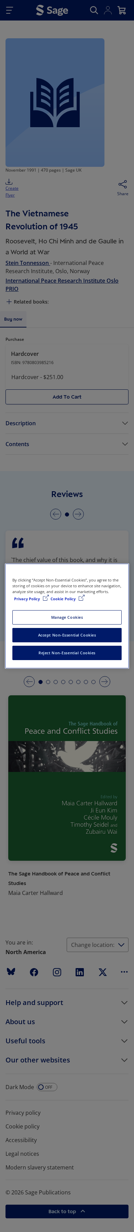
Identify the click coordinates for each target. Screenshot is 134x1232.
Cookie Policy (64, 598)
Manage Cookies (67, 617)
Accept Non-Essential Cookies (67, 635)
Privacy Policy (27, 598)
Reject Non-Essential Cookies (67, 652)
